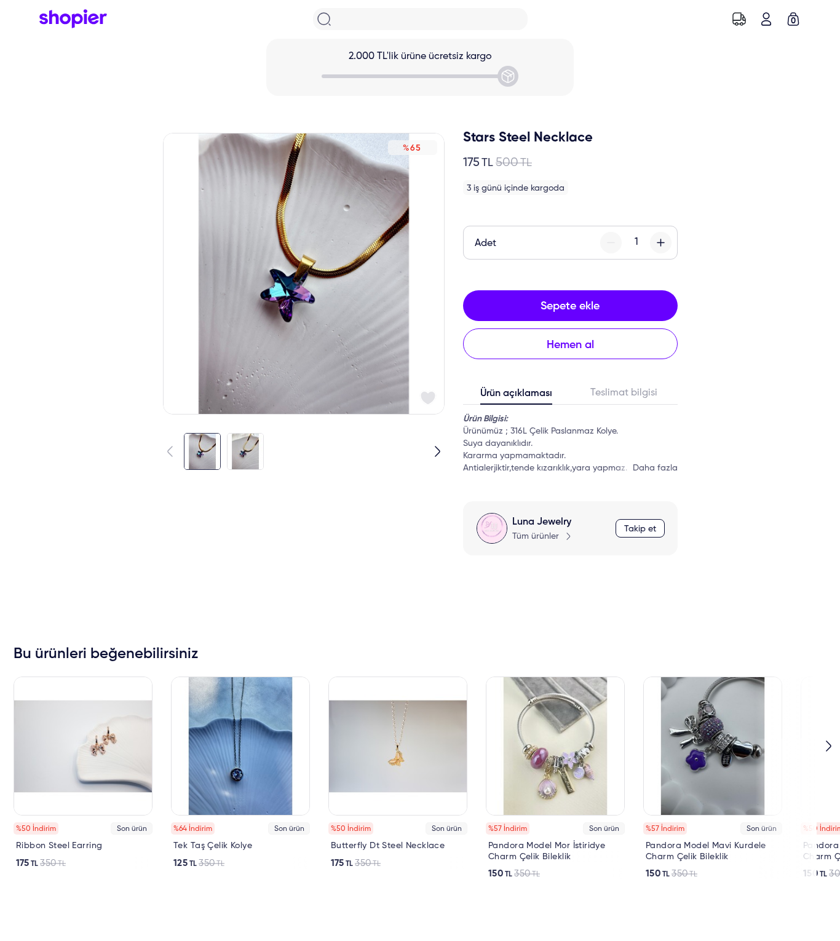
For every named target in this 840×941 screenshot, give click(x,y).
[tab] (517, 396)
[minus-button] (611, 242)
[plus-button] (661, 242)
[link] (83, 773)
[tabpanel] (570, 443)
